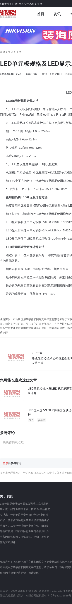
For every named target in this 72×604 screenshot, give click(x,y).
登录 (5, 463)
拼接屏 (41, 420)
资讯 (57, 13)
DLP (31, 420)
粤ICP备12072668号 (59, 595)
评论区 (68, 74)
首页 (40, 13)
